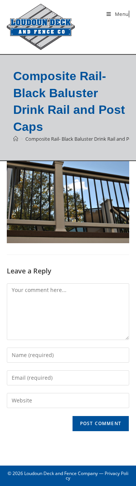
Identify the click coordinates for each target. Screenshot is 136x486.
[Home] (15, 138)
